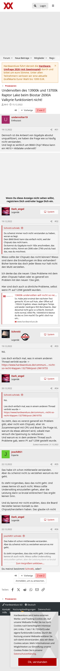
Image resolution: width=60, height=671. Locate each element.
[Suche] (35, 6)
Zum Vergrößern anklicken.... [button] (30, 563)
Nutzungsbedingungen (24, 609)
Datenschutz (44, 609)
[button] (12, 57)
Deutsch (31, 604)
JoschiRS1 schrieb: (13, 535)
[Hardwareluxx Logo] (9, 6)
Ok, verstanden (37, 662)
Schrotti (29, 568)
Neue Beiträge (22, 57)
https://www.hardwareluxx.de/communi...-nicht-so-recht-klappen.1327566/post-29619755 (28, 366)
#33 (56, 346)
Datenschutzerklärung (25, 653)
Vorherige (28, 110)
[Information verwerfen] (55, 66)
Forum (6, 57)
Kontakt (6, 609)
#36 (56, 529)
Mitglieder (39, 57)
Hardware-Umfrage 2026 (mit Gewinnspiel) (27, 67)
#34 (56, 388)
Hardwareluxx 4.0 (13, 604)
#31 (56, 129)
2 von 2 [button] (40, 110)
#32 (56, 221)
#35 (56, 464)
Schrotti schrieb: (12, 227)
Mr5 (6, 104)
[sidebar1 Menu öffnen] (53, 6)
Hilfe (4, 612)
